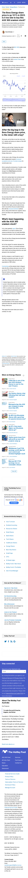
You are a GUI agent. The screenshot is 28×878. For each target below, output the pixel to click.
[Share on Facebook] (21, 36)
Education (5, 765)
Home (3, 7)
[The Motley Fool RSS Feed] (11, 641)
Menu (24, 2)
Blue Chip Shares (11, 549)
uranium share (17, 59)
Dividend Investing (11, 525)
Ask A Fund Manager (12, 571)
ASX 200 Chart (6, 757)
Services (17, 757)
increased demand (13, 209)
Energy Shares (13, 7)
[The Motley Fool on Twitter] (5, 641)
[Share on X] (23, 36)
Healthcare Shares (11, 542)
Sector (7, 7)
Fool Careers (19, 760)
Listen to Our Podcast (10, 612)
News (3, 763)
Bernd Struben (9, 32)
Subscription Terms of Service (14, 782)
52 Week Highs (10, 560)
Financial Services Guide (12, 774)
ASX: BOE (16, 47)
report (14, 228)
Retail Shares (10, 532)
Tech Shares (10, 539)
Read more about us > (8, 744)
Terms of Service (10, 779)
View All (14, 471)
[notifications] (10, 2)
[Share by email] (25, 36)
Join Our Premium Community (12, 620)
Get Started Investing (10, 596)
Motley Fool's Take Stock (13, 563)
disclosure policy (6, 363)
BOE (4, 41)
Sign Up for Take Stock (10, 588)
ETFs (7, 557)
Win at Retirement (9, 604)
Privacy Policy (9, 776)
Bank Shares (10, 535)
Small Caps (9, 553)
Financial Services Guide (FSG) (14, 693)
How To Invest (10, 521)
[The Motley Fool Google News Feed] (14, 641)
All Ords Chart (6, 760)
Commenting (5, 266)
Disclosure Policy (10, 785)
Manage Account (10, 787)
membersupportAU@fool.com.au (12, 865)
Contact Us (18, 763)
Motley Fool (4, 356)
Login (19, 2)
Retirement (5, 768)
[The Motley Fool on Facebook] (8, 641)
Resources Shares (11, 528)
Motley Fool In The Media (13, 567)
